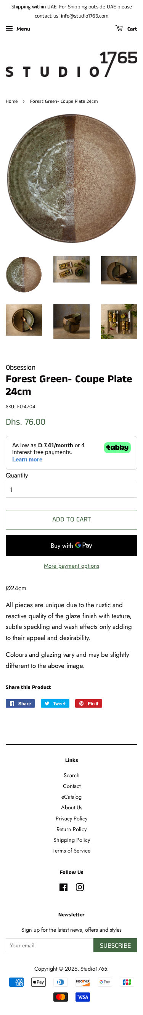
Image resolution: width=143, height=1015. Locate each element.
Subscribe (115, 946)
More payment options (71, 566)
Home (12, 101)
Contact (71, 786)
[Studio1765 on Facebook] (63, 889)
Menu (22, 28)
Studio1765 (93, 969)
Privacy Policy (71, 818)
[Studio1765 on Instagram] (80, 889)
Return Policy (71, 829)
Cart (131, 29)
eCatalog (71, 797)
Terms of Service (71, 850)
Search (72, 775)
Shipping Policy (71, 840)
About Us (71, 807)
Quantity (17, 475)
